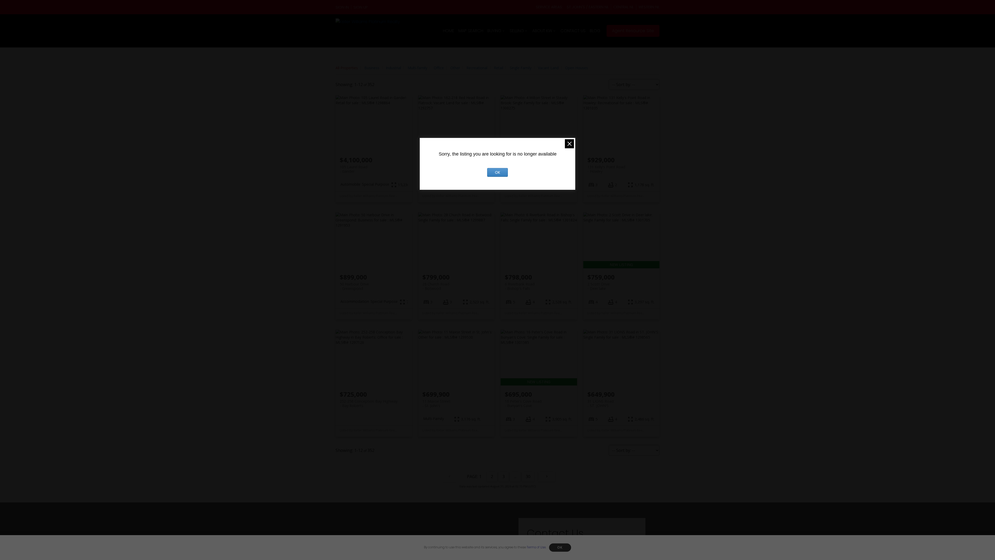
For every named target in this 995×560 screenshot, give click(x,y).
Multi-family (417, 67)
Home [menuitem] (448, 31)
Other (455, 67)
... (515, 476)
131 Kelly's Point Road (606, 169)
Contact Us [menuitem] (573, 31)
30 (528, 476)
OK (560, 547)
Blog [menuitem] (595, 31)
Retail (498, 67)
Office (439, 67)
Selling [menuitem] (517, 31)
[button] (343, 7)
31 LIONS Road (600, 403)
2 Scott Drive (598, 286)
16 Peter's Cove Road (523, 403)
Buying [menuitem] (494, 31)
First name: (541, 548)
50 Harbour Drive (354, 286)
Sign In (342, 7)
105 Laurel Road (353, 169)
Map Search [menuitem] (470, 31)
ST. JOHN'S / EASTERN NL (588, 7)
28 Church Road (435, 286)
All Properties (347, 67)
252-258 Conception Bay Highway (368, 403)
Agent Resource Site (633, 30)
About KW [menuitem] (542, 31)
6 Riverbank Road (520, 286)
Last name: (599, 548)
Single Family (520, 67)
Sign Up (360, 7)
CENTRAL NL (623, 7)
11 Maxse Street (436, 403)
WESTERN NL (648, 7)
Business (371, 67)
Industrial (393, 67)
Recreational (476, 67)
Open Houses (576, 67)
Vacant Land (548, 67)
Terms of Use (536, 547)
